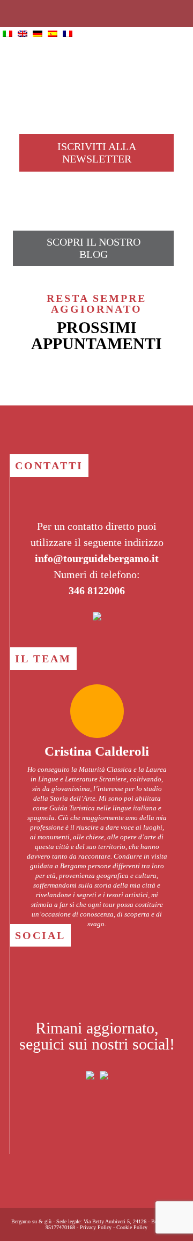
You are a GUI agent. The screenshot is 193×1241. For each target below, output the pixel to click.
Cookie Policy (131, 1227)
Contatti (49, 465)
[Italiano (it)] (7, 34)
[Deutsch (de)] (37, 34)
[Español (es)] (52, 34)
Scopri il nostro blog (93, 248)
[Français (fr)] (67, 34)
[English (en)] (22, 34)
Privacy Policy (96, 1227)
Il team (43, 658)
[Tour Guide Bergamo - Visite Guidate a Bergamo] (96, 70)
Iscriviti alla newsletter (96, 153)
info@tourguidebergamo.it (97, 558)
